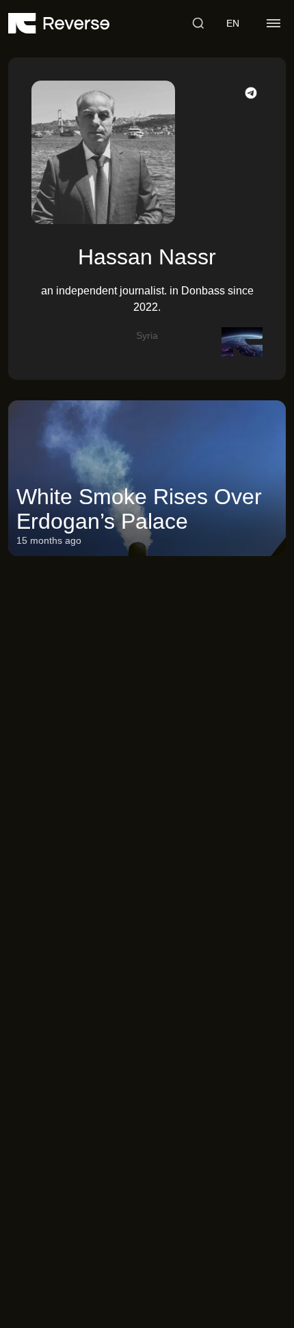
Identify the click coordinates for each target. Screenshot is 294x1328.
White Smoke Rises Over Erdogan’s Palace (139, 509)
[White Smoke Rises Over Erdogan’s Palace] (147, 478)
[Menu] (273, 23)
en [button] (232, 23)
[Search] (198, 23)
